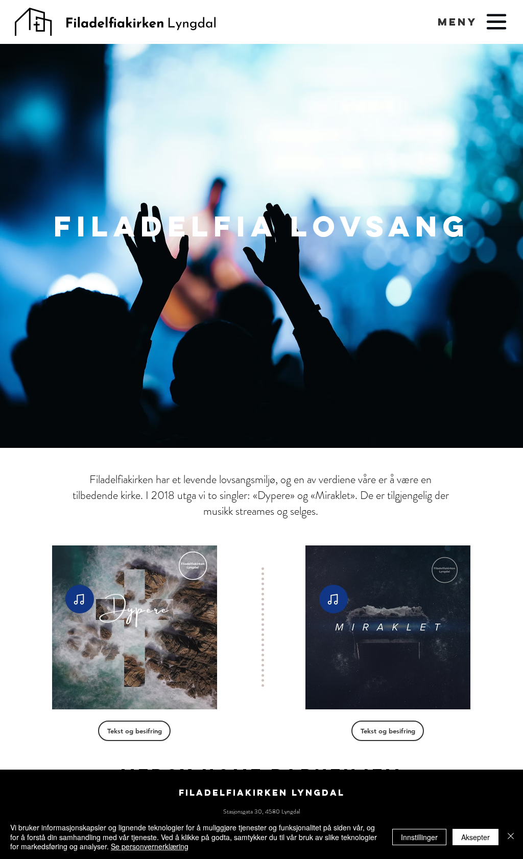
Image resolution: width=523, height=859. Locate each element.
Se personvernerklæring (149, 846)
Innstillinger (419, 837)
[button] (457, 21)
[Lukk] (511, 837)
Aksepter (475, 837)
